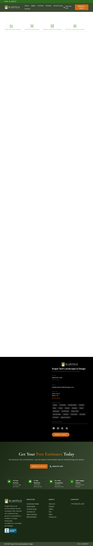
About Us (52, 504)
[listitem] (53, 428)
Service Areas (58, 6)
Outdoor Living (32, 509)
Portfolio (41, 6)
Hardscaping (31, 506)
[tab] (32, 28)
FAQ (50, 512)
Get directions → (56, 398)
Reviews (51, 506)
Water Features (32, 514)
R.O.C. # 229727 (10, 1)
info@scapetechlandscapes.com (63, 387)
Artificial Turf (31, 512)
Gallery (33, 6)
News (50, 514)
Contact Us (52, 517)
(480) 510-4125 (57, 378)
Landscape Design (33, 504)
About (27, 6)
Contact (27, 9)
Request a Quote (81, 7)
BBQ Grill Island (31, 517)
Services (48, 6)
